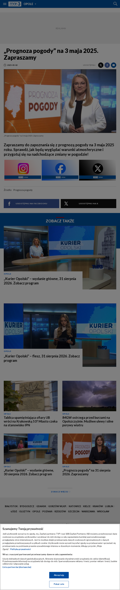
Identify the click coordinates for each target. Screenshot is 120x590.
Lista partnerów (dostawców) (16, 567)
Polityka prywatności (20, 549)
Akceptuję (59, 575)
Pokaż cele (59, 584)
